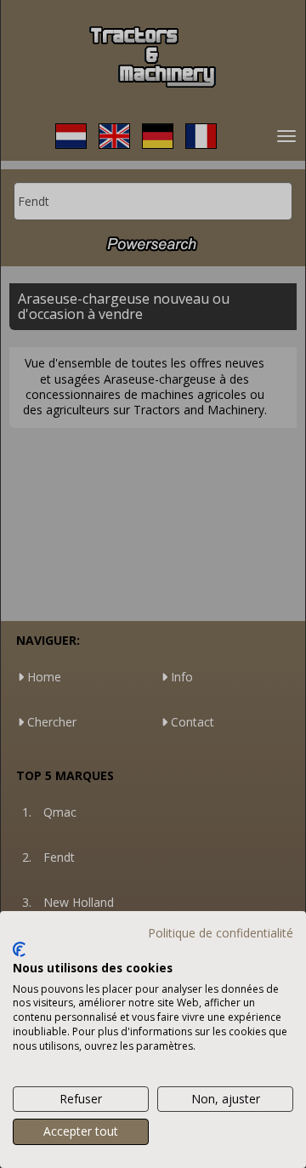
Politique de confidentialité (220, 933)
